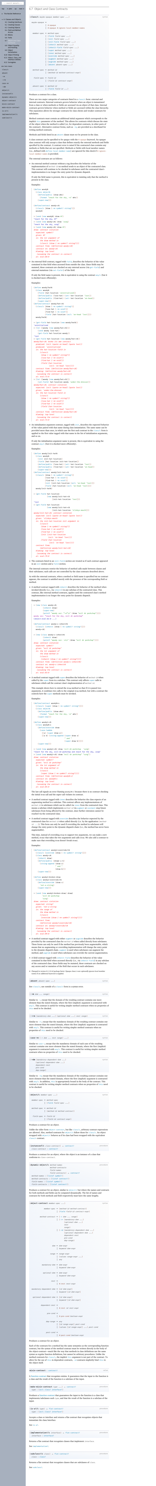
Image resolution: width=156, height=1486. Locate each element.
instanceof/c (37, 1146)
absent (52, 65)
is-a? (35, 1425)
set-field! (58, 270)
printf (47, 613)
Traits (10, 38)
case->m (35, 1038)
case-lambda (46, 730)
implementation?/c (40, 1433)
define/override (46, 728)
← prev (9, 9)
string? (68, 208)
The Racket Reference (12, 14)
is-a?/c (35, 1409)
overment (91, 808)
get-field (94, 267)
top (3, 9)
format (44, 198)
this (38, 121)
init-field (54, 42)
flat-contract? (56, 1409)
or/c (70, 314)
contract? (69, 1146)
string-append (56, 736)
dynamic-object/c (40, 1165)
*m (33, 1016)
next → (21, 9)
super (51, 50)
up (15, 9)
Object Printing (13, 55)
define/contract (42, 206)
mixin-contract (38, 1370)
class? (48, 1390)
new (44, 216)
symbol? (59, 208)
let (38, 328)
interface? (57, 1390)
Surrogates (12, 62)
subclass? (37, 1467)
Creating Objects (14, 27)
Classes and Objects (13, 19)
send (39, 216)
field (51, 36)
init (51, 39)
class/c (35, 17)
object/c (35, 1095)
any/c (98, 275)
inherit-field (55, 47)
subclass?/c (37, 1454)
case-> (41, 1044)
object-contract (56, 1130)
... (36, 824)
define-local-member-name (58, 151)
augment (52, 59)
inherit (52, 45)
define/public (45, 195)
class (39, 192)
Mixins (10, 35)
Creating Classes (14, 25)
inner (51, 53)
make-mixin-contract (41, 1387)
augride (52, 62)
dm (33, 1060)
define (38, 189)
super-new (43, 200)
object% (46, 192)
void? (63, 309)
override (53, 56)
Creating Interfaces (15, 22)
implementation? (40, 1446)
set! (68, 296)
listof (51, 1176)
